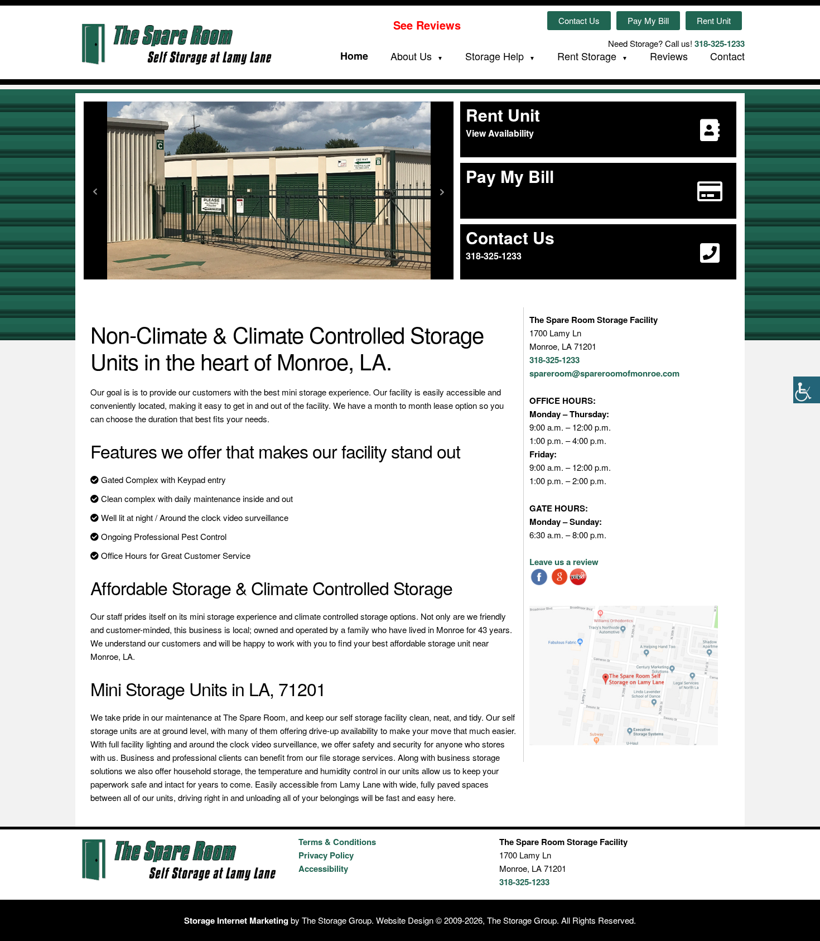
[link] (806, 390)
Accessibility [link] (323, 868)
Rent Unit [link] (714, 20)
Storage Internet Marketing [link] (236, 920)
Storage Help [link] (494, 56)
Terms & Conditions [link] (337, 842)
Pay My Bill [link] (648, 20)
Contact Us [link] (579, 20)
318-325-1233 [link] (719, 43)
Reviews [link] (669, 55)
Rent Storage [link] (586, 56)
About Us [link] (411, 56)
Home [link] (354, 55)
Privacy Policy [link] (326, 855)
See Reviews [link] (427, 25)
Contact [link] (727, 55)
